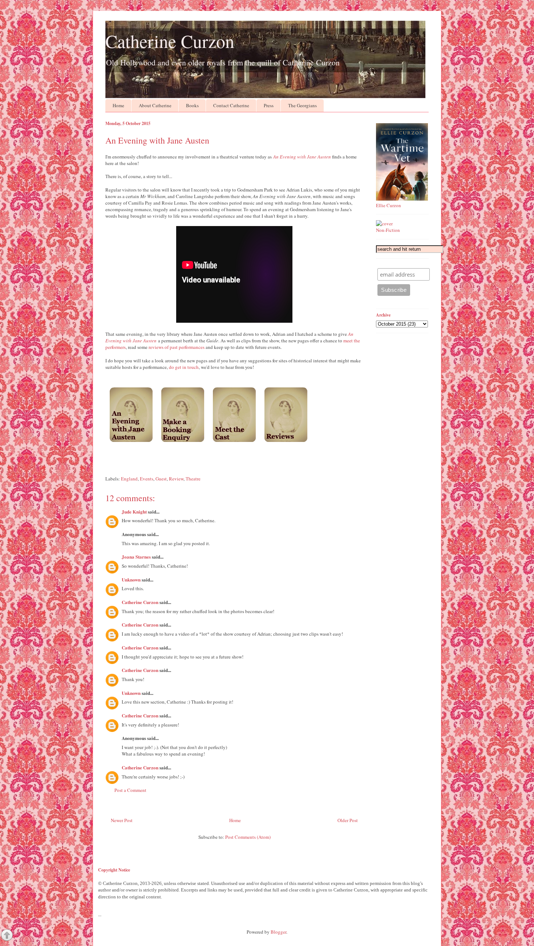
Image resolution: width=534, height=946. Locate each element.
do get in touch (184, 367)
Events (146, 478)
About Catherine (155, 105)
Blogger (278, 932)
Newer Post (122, 820)
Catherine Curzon (169, 41)
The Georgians (302, 105)
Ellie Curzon (388, 205)
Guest (161, 478)
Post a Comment (130, 790)
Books (192, 105)
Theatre (193, 478)
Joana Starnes (136, 556)
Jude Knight (134, 511)
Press (269, 105)
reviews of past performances (177, 347)
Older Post (347, 820)
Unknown (131, 579)
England (129, 478)
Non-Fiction (388, 230)
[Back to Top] (7, 935)
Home (118, 105)
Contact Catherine (231, 105)
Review (176, 478)
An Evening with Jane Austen (302, 156)
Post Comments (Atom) (248, 837)
